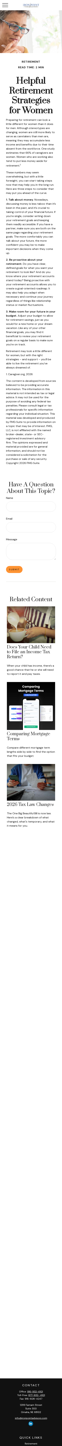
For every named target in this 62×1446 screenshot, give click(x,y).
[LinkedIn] (30, 1423)
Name (9, 498)
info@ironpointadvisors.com (31, 1418)
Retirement (31, 1443)
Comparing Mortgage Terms (28, 736)
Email (9, 518)
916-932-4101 (35, 1391)
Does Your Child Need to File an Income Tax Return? (29, 652)
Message (11, 539)
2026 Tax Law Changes (30, 804)
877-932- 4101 (36, 1395)
